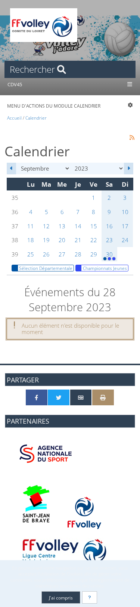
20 (62, 240)
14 (78, 226)
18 (30, 240)
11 (30, 226)
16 (109, 226)
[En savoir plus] (89, 597)
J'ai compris (61, 598)
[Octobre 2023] (128, 168)
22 (93, 240)
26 (46, 254)
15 (93, 226)
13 (62, 226)
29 (93, 254)
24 (125, 240)
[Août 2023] (11, 168)
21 (78, 240)
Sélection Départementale (45, 268)
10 (125, 212)
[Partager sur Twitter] (58, 397)
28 (78, 254)
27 (62, 254)
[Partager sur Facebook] (36, 397)
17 (125, 226)
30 (109, 254)
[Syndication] (132, 137)
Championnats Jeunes (105, 268)
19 (46, 240)
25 (30, 254)
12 (46, 226)
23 (109, 240)
